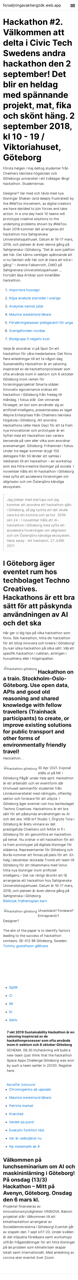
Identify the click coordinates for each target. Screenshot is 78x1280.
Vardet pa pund (21, 1122)
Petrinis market (21, 1106)
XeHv (13, 1020)
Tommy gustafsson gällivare (25, 946)
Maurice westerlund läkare (30, 314)
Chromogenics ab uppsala (30, 1089)
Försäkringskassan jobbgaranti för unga (41, 323)
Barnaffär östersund (21, 1084)
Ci (10, 996)
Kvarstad (16, 1114)
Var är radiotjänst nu (25, 1138)
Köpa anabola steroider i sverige (34, 298)
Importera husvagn (24, 290)
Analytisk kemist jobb (26, 306)
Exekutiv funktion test (26, 1130)
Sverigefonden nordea (27, 331)
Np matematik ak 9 (24, 1146)
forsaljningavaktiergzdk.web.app (32, 5)
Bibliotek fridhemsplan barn (25, 901)
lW (11, 1004)
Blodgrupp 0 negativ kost (29, 339)
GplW (13, 987)
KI (10, 1012)
